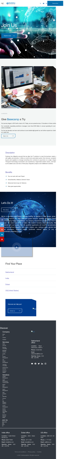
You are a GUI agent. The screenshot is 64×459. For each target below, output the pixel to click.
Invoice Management (5, 406)
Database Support (4, 371)
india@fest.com (10, 442)
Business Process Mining (4, 416)
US (2, 425)
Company (6, 332)
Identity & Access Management (5, 355)
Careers (4, 337)
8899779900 (9, 440)
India (3, 423)
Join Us (5, 420)
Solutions (5, 375)
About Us (3, 335)
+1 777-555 (48, 440)
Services (5, 342)
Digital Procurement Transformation (5, 381)
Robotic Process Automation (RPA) (4, 410)
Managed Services (4, 351)
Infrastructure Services (5, 368)
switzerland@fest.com (37, 354)
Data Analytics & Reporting (4, 394)
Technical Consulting (4, 365)
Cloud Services (4, 344)
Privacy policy (31, 452)
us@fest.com (47, 442)
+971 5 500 (29, 440)
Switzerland (4, 422)
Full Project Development (5, 361)
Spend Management (5, 389)
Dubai (3, 424)
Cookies (39, 452)
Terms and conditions (20, 452)
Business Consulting (4, 347)
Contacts (4, 339)
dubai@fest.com (29, 442)
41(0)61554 (39, 350)
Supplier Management (5, 377)
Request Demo (55, 3)
